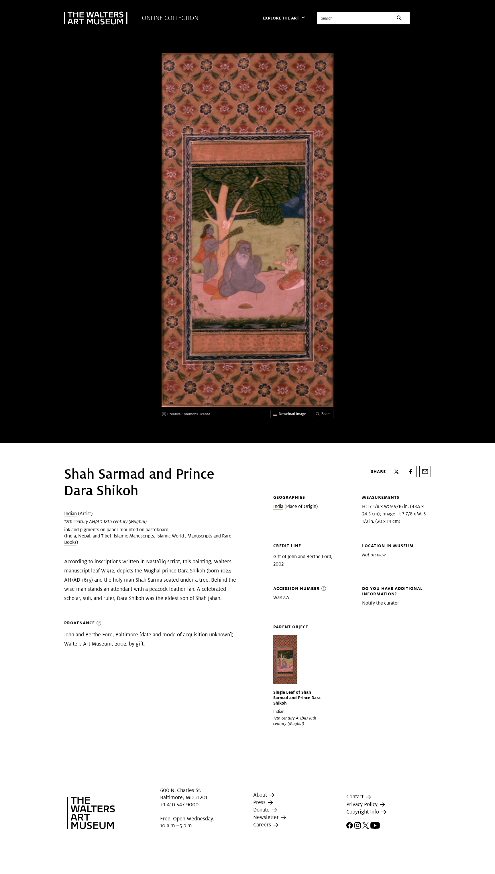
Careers (262, 824)
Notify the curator (380, 603)
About (260, 794)
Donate (262, 809)
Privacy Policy (362, 804)
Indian (70, 514)
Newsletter (266, 817)
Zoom (326, 413)
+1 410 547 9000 (179, 804)
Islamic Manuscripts (134, 536)
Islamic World (170, 536)
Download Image (292, 413)
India (278, 506)
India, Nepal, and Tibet (88, 536)
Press (260, 802)
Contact (355, 796)
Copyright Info (363, 811)
